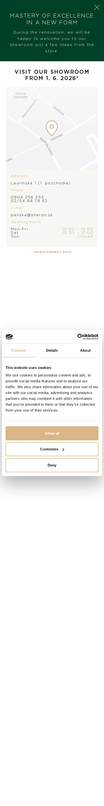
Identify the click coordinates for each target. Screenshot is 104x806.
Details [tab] (52, 350)
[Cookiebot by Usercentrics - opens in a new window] (77, 337)
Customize (49, 449)
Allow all (52, 433)
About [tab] (85, 350)
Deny (52, 465)
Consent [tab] (18, 350)
